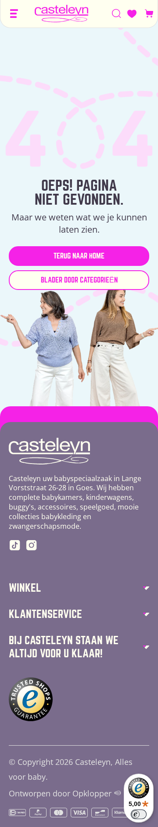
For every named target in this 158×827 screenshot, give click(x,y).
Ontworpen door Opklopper (60, 794)
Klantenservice (45, 614)
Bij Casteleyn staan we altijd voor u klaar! (63, 647)
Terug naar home (79, 256)
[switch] (139, 814)
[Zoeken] (116, 13)
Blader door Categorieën (79, 280)
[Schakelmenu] (14, 13)
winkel (25, 588)
